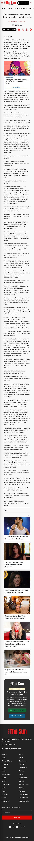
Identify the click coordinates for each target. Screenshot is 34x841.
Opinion (4, 798)
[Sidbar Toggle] (2, 3)
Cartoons (22, 774)
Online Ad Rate (23, 794)
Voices (21, 754)
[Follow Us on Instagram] (24, 827)
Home (3, 8)
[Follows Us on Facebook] (19, 29)
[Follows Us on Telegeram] (31, 29)
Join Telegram (18, 716)
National (9, 8)
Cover (3, 757)
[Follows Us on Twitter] (23, 29)
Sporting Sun (23, 761)
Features (21, 771)
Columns (17, 8)
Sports (4, 768)
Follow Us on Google (24, 2)
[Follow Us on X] (13, 827)
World (21, 757)
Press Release (23, 778)
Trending (21, 788)
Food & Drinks (6, 774)
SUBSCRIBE (17, 817)
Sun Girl (21, 781)
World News (23, 768)
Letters (4, 781)
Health (4, 791)
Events (4, 788)
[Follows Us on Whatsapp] (27, 29)
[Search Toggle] (31, 3)
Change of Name (24, 801)
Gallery (4, 778)
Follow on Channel (18, 710)
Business (24, 8)
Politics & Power (7, 761)
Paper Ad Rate (23, 798)
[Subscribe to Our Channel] (17, 827)
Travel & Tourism (24, 784)
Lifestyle (4, 794)
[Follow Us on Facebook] (10, 827)
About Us (22, 791)
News (3, 771)
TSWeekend (5, 801)
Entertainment (6, 784)
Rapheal (19, 25)
